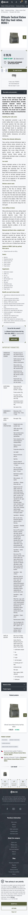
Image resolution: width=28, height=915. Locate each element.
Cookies (14, 874)
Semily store (14, 842)
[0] (20, 2)
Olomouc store (14, 845)
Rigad (2, 10)
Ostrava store (14, 847)
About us (14, 851)
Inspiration (14, 867)
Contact (14, 854)
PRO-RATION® (4, 739)
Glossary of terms (14, 869)
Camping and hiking (20, 6)
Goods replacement (14, 829)
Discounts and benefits (14, 863)
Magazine (14, 865)
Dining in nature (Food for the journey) (10, 746)
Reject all (14, 912)
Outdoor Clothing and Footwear (8, 6)
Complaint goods (14, 831)
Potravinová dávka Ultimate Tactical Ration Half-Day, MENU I (15, 759)
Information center (14, 833)
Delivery (14, 824)
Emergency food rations (15, 12)
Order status (14, 822)
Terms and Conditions (14, 849)
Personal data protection (14, 872)
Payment (14, 827)
